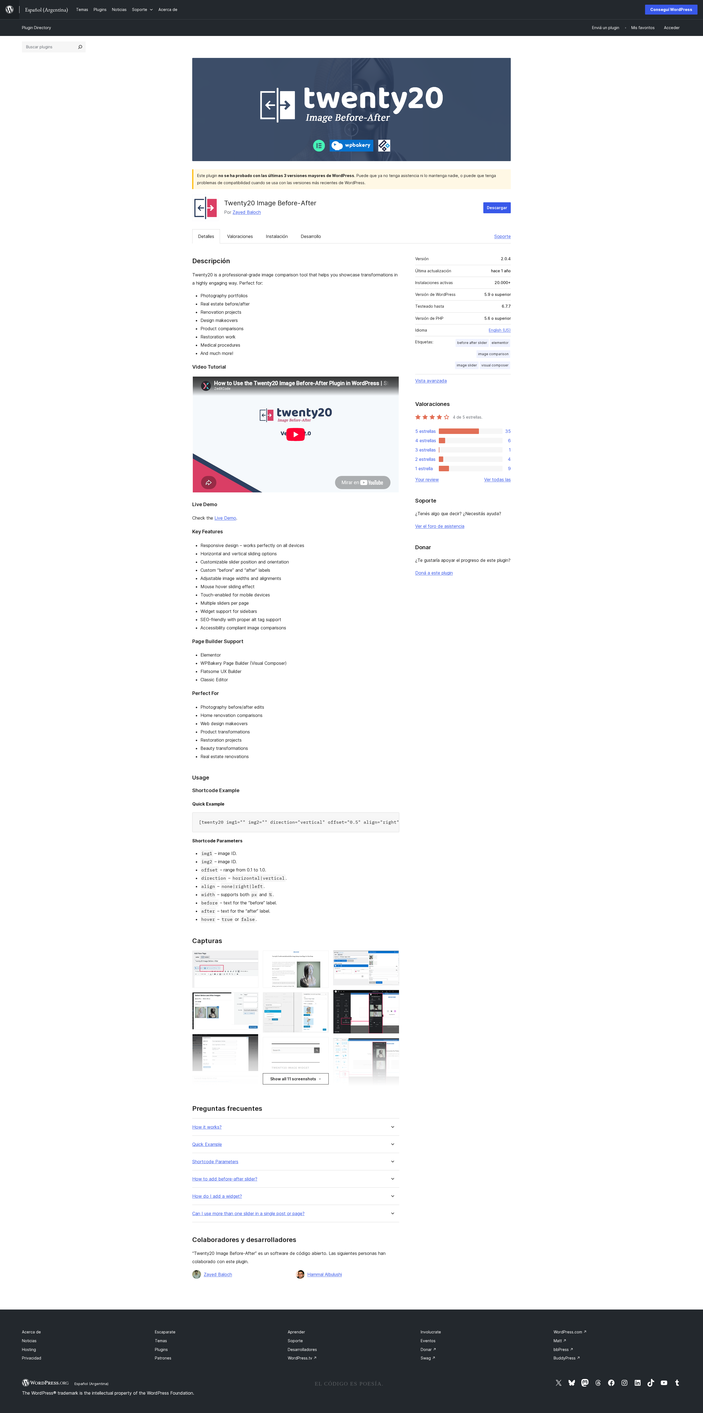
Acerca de (31, 1332)
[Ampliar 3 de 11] (251, 1041)
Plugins (161, 1349)
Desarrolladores (302, 1349)
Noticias (29, 1340)
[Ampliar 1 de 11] (251, 958)
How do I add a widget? (217, 1196)
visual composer (495, 365)
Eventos (428, 1340)
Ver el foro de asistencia (439, 526)
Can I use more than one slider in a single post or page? (248, 1213)
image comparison (493, 354)
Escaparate (165, 1332)
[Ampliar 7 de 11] (321, 999)
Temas (161, 1340)
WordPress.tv (302, 1358)
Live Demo (225, 518)
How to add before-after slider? (224, 1179)
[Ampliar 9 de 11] (392, 958)
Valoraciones (240, 236)
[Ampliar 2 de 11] (251, 999)
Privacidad (31, 1358)
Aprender (296, 1332)
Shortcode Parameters (215, 1161)
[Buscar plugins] (80, 46)
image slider (467, 365)
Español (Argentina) (91, 1383)
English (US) (500, 330)
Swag (428, 1358)
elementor (500, 343)
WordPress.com (570, 1332)
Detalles (206, 236)
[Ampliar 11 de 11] (392, 1045)
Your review (427, 479)
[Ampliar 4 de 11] (251, 1083)
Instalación (277, 236)
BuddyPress (567, 1358)
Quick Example (207, 1144)
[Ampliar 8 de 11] (321, 1044)
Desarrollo (311, 236)
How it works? (207, 1127)
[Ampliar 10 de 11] (392, 997)
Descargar (497, 207)
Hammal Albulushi (324, 1274)
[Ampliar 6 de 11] (321, 958)
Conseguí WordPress (671, 9)
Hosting (29, 1349)
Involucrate (431, 1332)
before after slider (472, 343)
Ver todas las (497, 479)
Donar (428, 1349)
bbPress (563, 1349)
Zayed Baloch (247, 212)
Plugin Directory (36, 27)
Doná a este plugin (434, 573)
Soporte (502, 236)
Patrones (163, 1358)
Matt (560, 1340)
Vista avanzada (431, 380)
